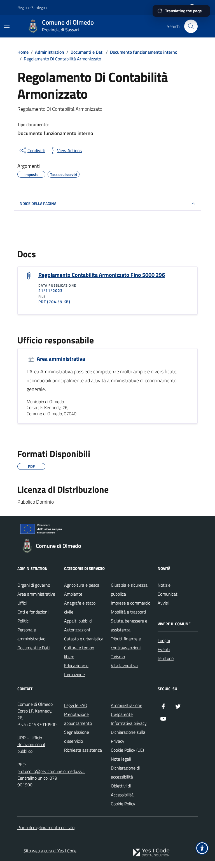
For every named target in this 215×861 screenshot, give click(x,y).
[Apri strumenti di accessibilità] (202, 848)
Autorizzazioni (77, 629)
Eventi (164, 649)
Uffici (22, 603)
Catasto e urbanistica (83, 638)
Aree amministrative (36, 594)
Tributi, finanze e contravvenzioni (126, 643)
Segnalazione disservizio (76, 736)
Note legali (121, 759)
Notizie (164, 585)
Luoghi (164, 640)
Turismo (118, 656)
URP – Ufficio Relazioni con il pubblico (31, 744)
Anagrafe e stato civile (79, 607)
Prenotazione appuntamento (78, 718)
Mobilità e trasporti (128, 611)
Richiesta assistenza (83, 750)
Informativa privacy (129, 723)
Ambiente (73, 594)
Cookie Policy (123, 803)
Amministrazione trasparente (126, 710)
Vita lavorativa (124, 665)
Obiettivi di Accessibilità (122, 790)
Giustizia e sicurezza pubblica (129, 589)
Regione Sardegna (32, 7)
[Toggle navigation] (6, 25)
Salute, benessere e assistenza (129, 625)
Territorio (166, 658)
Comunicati (168, 594)
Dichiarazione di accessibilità (125, 772)
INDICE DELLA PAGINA (37, 203)
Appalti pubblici (78, 620)
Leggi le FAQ (75, 705)
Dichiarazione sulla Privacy (128, 736)
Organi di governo (33, 585)
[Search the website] (191, 26)
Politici (23, 620)
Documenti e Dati (33, 647)
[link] (151, 852)
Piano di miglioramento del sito (45, 827)
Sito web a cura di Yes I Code (50, 850)
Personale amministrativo (31, 634)
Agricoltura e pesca (81, 585)
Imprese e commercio (130, 603)
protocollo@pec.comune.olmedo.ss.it (51, 771)
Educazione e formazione (76, 670)
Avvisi (163, 603)
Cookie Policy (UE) (127, 750)
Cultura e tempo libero (79, 652)
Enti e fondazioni (32, 611)
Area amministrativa (60, 359)
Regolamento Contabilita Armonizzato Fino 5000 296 (101, 275)
